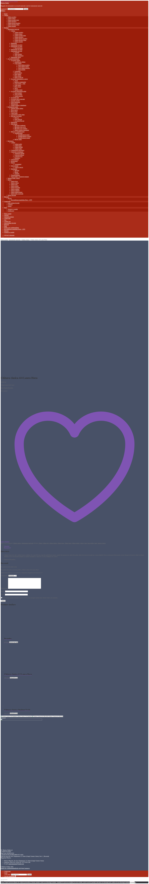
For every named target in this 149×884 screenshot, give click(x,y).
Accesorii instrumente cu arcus (19, 79)
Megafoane (14, 122)
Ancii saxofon (18, 94)
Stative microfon (15, 187)
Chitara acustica (12, 17)
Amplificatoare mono (23, 135)
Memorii (16, 170)
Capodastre (17, 71)
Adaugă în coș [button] (14, 678)
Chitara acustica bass (13, 20)
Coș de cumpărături (10, 876)
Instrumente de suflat (16, 49)
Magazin (6, 197)
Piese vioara (17, 86)
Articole (6, 215)
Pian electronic (18, 48)
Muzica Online (5, 3)
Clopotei (16, 52)
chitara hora (61, 543)
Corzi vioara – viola (19, 83)
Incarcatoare (14, 161)
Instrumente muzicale (13, 29)
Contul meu (7, 201)
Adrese (9, 206)
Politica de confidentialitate (11, 227)
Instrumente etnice (16, 57)
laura (95, 543)
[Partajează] (5, 879)
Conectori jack (18, 156)
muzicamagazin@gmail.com (16, 864)
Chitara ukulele (12, 26)
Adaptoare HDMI (19, 153)
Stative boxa (14, 181)
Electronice (11, 141)
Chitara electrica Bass (13, 24)
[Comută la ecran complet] (3, 879)
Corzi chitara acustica (24, 65)
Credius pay (11, 211)
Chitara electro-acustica (14, 23)
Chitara (6, 15)
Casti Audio (14, 113)
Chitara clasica (12, 18)
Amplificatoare (18, 133)
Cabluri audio (18, 144)
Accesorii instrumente (13, 59)
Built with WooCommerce (22, 868)
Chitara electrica (12, 21)
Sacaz (16, 88)
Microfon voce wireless (20, 128)
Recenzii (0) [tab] (7, 547)
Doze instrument (15, 102)
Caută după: (4, 9)
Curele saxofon (18, 96)
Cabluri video (18, 149)
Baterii (13, 162)
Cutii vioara (17, 85)
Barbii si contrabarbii (20, 82)
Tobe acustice (18, 54)
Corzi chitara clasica (23, 66)
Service (10, 198)
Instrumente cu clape (16, 46)
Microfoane (14, 124)
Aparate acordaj (15, 100)
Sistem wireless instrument (21, 130)
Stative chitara (15, 183)
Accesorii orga (15, 97)
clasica (82, 543)
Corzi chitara (17, 63)
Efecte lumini (14, 166)
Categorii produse (9, 217)
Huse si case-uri (18, 77)
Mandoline (14, 43)
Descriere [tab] (6, 546)
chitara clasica (53, 543)
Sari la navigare (5, 1)
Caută (26, 9)
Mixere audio (18, 139)
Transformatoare (15, 175)
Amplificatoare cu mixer (24, 136)
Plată (5, 207)
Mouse (16, 172)
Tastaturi (16, 173)
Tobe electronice (18, 55)
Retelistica (17, 158)
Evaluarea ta (4, 575)
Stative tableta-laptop (16, 192)
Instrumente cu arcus (16, 45)
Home (6, 14)
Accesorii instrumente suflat (18, 91)
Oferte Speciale (12, 195)
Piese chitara (17, 76)
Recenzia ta (4, 588)
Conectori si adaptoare (17, 152)
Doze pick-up (18, 119)
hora (85, 543)
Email (3, 594)
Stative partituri (15, 189)
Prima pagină (7, 213)
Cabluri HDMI (18, 147)
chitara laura (68, 543)
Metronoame (14, 104)
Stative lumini (15, 186)
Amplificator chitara (19, 62)
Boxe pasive (14, 110)
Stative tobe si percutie (17, 193)
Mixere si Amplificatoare (17, 131)
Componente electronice (17, 150)
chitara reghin (75, 543)
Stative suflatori (15, 190)
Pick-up (16, 117)
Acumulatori (17, 164)
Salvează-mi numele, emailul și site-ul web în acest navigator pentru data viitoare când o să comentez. (30, 598)
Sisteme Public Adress (17, 108)
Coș (5, 220)
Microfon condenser (19, 125)
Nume (3, 591)
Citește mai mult (13, 642)
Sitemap (6, 231)
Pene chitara (17, 74)
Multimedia (14, 169)
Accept (132, 882)
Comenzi (10, 204)
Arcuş (16, 80)
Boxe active (14, 111)
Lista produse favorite (13, 203)
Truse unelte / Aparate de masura (20, 176)
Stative (9, 180)
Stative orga (14, 184)
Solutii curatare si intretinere (18, 105)
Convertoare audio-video (18, 114)
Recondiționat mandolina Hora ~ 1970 (21, 200)
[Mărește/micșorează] (1, 879)
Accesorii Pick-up (19, 121)
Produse (6, 28)
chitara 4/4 (46, 543)
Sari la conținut (13, 1)
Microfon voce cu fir (20, 127)
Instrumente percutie (16, 51)
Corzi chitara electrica (24, 68)
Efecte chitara (18, 73)
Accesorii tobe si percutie (18, 99)
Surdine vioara (18, 90)
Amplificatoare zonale (24, 138)
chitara (40, 543)
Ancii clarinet (18, 93)
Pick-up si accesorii (16, 116)
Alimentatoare (15, 159)
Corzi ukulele (21, 69)
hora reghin (91, 543)
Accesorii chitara (15, 60)
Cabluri (13, 142)
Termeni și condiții (13, 209)
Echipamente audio (13, 107)
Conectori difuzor (19, 155)
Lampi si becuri (18, 167)
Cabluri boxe (18, 145)
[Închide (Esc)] (6, 879)
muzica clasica (102, 543)
